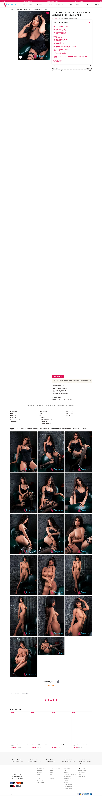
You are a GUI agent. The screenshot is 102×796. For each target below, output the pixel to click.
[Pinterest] (14, 786)
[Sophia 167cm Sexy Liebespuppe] (23, 657)
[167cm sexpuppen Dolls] (51, 451)
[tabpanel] (51, 701)
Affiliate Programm (81, 776)
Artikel (51, 770)
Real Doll (38, 776)
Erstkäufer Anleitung (82, 770)
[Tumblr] (17, 786)
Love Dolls (39, 774)
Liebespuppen (55, 428)
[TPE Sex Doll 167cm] (78, 575)
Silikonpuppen (39, 772)
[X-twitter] (14, 783)
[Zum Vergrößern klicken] (20, 57)
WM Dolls (38, 778)
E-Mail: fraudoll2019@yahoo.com (17, 778)
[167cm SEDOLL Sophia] (51, 575)
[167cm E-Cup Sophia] (23, 575)
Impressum (66, 772)
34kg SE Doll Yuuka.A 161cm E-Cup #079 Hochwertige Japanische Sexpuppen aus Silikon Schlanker (81, 744)
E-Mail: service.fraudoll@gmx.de (17, 776)
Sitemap (52, 778)
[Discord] (19, 786)
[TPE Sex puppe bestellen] (51, 534)
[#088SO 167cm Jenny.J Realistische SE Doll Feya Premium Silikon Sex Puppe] (61, 726)
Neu (64, 399)
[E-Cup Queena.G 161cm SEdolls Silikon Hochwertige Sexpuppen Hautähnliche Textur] (41, 726)
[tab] (31, 405)
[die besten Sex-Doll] (78, 534)
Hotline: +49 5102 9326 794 (16, 773)
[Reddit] (19, 783)
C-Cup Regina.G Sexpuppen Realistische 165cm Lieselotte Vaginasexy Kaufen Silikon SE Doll (19, 744)
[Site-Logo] (10, 4)
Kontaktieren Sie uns (68, 778)
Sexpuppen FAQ (81, 774)
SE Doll (16, 9)
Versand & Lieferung (68, 784)
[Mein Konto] (90, 5)
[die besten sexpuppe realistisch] (51, 493)
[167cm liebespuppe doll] (23, 451)
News (51, 772)
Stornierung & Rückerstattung (70, 774)
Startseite (12, 9)
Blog (51, 774)
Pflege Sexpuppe (81, 772)
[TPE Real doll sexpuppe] (23, 534)
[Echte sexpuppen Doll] (23, 493)
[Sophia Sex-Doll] (78, 616)
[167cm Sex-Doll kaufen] (23, 616)
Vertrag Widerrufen (68, 776)
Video (51, 776)
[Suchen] (88, 5)
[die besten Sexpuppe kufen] (78, 451)
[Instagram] (22, 783)
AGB (65, 770)
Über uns (66, 780)
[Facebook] (11, 783)
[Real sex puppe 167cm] (78, 493)
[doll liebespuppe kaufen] (51, 646)
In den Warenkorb (57, 376)
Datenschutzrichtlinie (68, 786)
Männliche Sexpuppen (41, 782)
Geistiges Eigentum (68, 788)
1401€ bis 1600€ (60, 399)
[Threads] (11, 786)
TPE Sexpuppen (69, 399)
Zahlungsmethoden (68, 782)
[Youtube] (17, 783)
